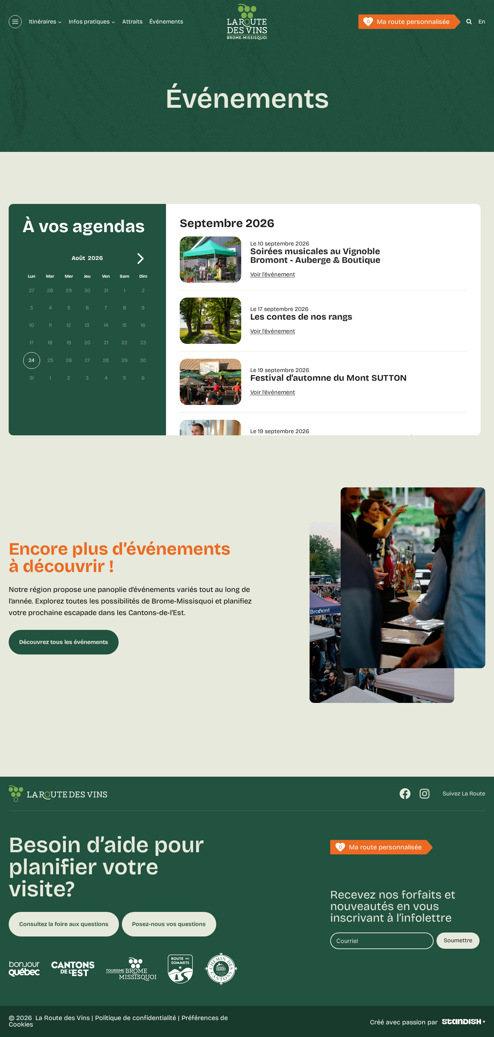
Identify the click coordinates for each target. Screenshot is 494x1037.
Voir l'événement (272, 274)
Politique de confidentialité (135, 1018)
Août (78, 258)
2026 (95, 258)
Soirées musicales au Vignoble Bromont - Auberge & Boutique (315, 255)
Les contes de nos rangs (301, 316)
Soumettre (458, 940)
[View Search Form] (469, 21)
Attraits (132, 21)
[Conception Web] (463, 1021)
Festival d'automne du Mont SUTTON (328, 378)
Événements (166, 21)
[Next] (140, 258)
